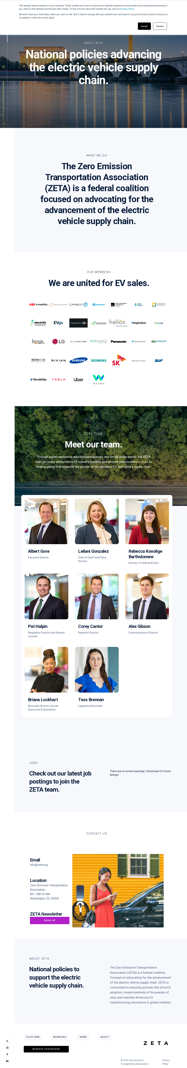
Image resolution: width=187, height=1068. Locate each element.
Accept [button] (144, 26)
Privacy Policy (127, 8)
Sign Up (50, 920)
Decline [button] (160, 26)
